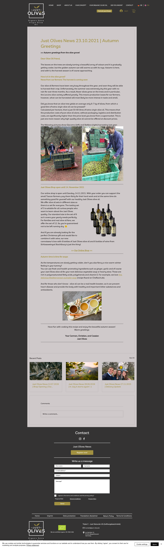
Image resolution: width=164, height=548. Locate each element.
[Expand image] (61, 153)
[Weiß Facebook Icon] (84, 438)
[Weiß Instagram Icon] (80, 438)
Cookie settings (142, 544)
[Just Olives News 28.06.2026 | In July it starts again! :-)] (82, 371)
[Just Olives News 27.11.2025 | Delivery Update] (118, 371)
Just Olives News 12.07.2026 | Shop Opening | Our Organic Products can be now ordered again (45, 385)
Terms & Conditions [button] (75, 499)
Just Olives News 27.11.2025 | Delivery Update (118, 385)
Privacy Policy (92, 499)
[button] (134, 11)
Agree (155, 544)
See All (131, 358)
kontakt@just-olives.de (92, 528)
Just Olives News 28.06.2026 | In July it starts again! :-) (82, 385)
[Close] (161, 544)
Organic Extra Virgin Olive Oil (36, 22)
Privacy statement (32, 545)
